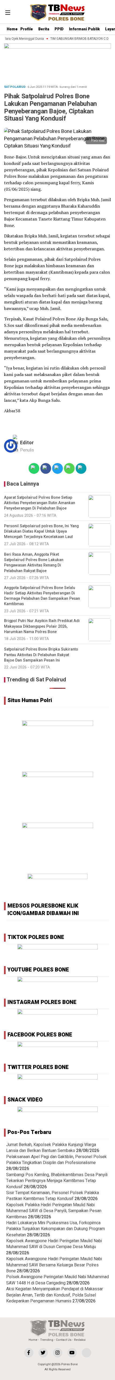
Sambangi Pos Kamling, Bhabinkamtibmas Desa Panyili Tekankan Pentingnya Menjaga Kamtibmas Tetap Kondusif (57, 1181)
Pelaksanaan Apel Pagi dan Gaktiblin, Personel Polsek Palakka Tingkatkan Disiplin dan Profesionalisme (56, 1160)
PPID (59, 29)
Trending (46, 1340)
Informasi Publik (84, 29)
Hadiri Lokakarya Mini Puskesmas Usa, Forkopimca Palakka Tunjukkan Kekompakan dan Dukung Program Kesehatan (55, 1229)
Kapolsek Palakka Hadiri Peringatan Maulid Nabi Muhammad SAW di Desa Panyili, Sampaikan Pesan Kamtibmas (53, 1211)
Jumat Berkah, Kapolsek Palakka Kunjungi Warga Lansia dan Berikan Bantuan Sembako (51, 1147)
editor (27, 442)
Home (12, 29)
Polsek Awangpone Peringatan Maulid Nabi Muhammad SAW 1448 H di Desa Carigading (57, 1280)
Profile (26, 29)
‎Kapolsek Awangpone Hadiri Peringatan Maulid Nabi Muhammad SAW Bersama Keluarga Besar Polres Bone (54, 1265)
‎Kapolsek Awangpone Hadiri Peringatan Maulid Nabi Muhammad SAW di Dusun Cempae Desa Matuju (54, 1244)
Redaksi (80, 1340)
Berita (43, 29)
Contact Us (63, 1340)
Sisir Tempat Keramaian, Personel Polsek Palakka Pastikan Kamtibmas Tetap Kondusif (52, 1196)
